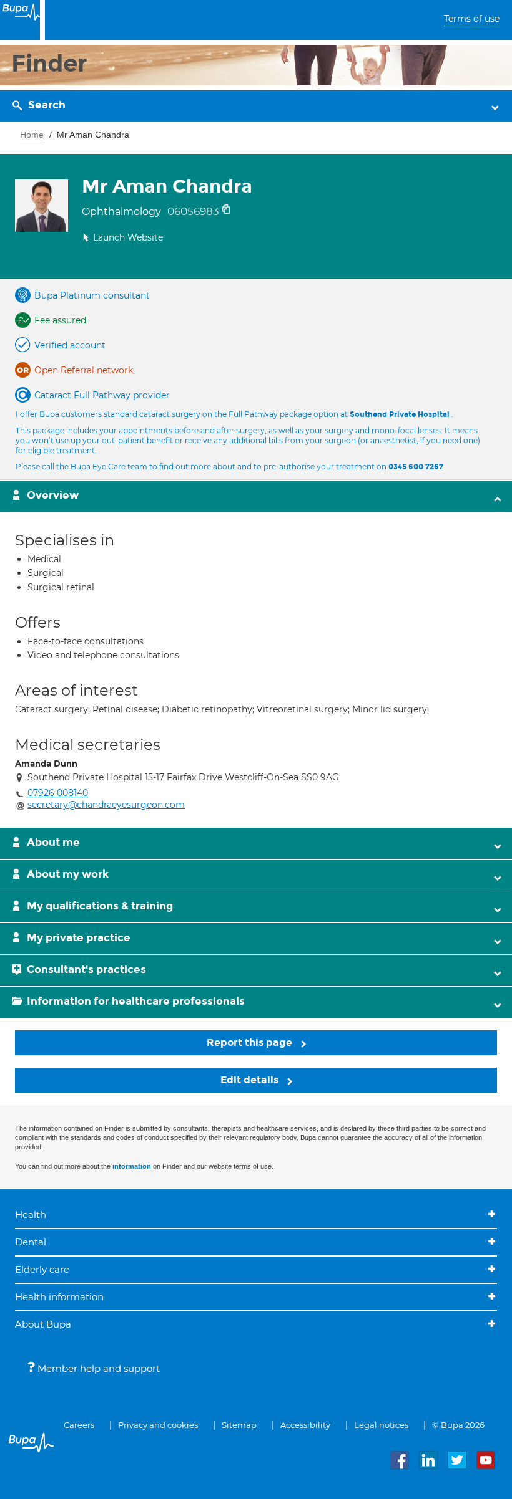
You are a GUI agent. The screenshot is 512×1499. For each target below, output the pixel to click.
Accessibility (305, 1425)
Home (32, 135)
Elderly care (42, 1269)
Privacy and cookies (158, 1425)
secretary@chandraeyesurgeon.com (106, 804)
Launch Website (128, 237)
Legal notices (381, 1425)
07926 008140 (57, 792)
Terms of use (472, 18)
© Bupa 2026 (458, 1425)
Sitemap (239, 1425)
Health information (59, 1297)
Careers (79, 1425)
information (131, 1166)
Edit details (250, 1080)
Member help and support (97, 1368)
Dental (30, 1242)
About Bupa (43, 1324)
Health (30, 1214)
